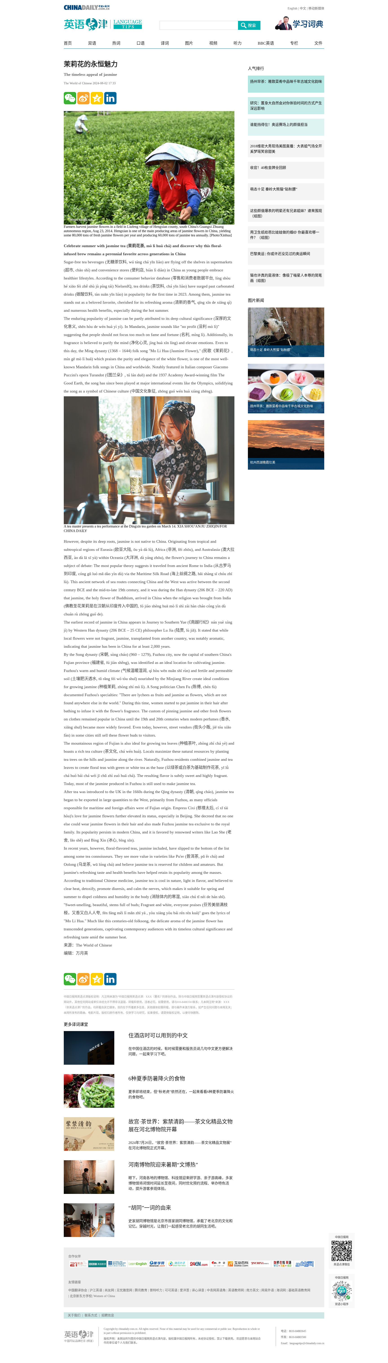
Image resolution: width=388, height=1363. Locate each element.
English (292, 8)
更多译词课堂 (76, 1024)
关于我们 (74, 1315)
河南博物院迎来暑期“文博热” (163, 1165)
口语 (141, 43)
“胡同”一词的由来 (149, 1208)
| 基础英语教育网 (299, 1290)
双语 (92, 43)
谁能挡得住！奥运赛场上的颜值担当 (279, 124)
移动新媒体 (316, 8)
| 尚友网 (109, 1290)
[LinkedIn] (110, 98)
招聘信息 (107, 1315)
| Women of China (103, 1296)
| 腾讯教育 (140, 1290)
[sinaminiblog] (83, 98)
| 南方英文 (252, 1290)
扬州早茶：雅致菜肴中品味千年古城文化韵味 (286, 81)
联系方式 (91, 1315)
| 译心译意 (197, 1290)
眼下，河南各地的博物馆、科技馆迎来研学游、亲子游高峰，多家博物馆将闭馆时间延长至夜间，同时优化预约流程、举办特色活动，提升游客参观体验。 (180, 1183)
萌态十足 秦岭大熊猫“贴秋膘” (273, 189)
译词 (165, 43)
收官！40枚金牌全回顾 (268, 168)
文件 (318, 43)
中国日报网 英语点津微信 (342, 1251)
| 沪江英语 (95, 1290)
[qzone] (97, 98)
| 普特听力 (155, 1290)
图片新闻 (256, 300)
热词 (116, 43)
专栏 (294, 43)
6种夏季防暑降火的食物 (156, 1079)
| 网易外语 (267, 1290)
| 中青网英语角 (216, 1290)
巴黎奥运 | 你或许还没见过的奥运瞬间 (280, 254)
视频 (213, 43)
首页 (68, 43)
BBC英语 (266, 43)
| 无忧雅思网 (124, 1290)
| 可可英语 (170, 1290)
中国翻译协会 (78, 1290)
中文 (303, 8)
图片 (189, 43)
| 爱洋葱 (184, 1290)
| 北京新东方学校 (80, 1296)
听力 (238, 43)
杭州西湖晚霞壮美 (262, 462)
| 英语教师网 (236, 1290)
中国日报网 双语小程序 (341, 1291)
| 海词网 (281, 1290)
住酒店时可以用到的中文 (158, 1035)
